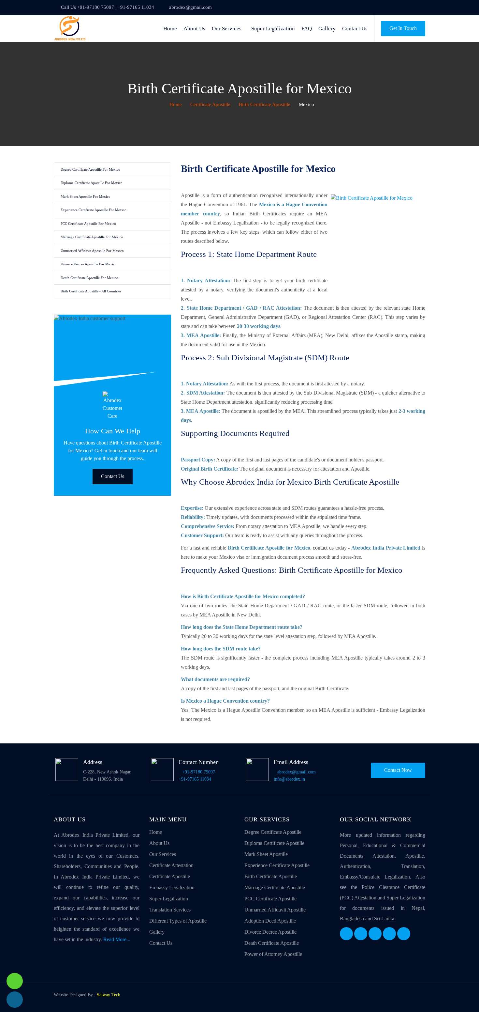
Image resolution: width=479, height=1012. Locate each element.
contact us (323, 548)
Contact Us (355, 28)
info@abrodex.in (289, 779)
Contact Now (398, 770)
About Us (194, 28)
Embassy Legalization (172, 887)
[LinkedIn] (375, 933)
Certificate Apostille (210, 104)
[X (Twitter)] (360, 933)
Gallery (327, 28)
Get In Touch (403, 28)
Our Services (226, 28)
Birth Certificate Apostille (264, 104)
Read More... (116, 939)
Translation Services (170, 909)
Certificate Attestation (171, 865)
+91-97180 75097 (198, 772)
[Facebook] (346, 933)
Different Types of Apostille (178, 921)
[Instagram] (389, 933)
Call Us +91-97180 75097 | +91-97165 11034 (107, 7)
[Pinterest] (403, 933)
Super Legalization (273, 28)
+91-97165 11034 (195, 779)
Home (170, 28)
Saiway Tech (108, 994)
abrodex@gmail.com (190, 7)
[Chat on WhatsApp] (15, 981)
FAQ (306, 28)
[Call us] (15, 999)
